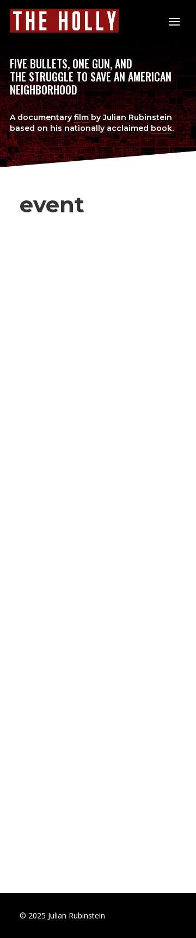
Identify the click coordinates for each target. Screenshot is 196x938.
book (161, 128)
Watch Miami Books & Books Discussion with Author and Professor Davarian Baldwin (91, 709)
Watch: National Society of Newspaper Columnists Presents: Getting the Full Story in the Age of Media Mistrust (88, 309)
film (81, 117)
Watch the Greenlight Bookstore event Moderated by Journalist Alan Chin (97, 518)
